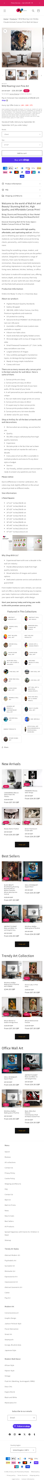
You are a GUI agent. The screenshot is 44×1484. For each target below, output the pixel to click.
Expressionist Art (11, 1277)
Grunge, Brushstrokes (13, 1345)
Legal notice (15, 1479)
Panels (4, 130)
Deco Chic (8, 1387)
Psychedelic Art (10, 1260)
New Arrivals (9, 1216)
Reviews (8, 1157)
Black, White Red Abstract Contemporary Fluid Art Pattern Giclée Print (32, 1113)
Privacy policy (11, 1475)
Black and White (11, 1397)
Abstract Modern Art (12, 1255)
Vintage (7, 1376)
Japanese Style (10, 1350)
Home (6, 19)
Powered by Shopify (23, 1472)
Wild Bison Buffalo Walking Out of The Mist (32, 927)
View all (22, 844)
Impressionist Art (11, 1282)
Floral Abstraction (12, 1329)
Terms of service (22, 1475)
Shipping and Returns (13, 1184)
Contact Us (9, 1168)
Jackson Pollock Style (13, 1324)
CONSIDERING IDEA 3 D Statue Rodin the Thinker (11, 794)
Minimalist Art (10, 1271)
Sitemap (8, 1240)
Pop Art (7, 1298)
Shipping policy (34, 1475)
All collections (10, 1162)
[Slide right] (41, 75)
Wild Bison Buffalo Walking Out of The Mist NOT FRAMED (11, 984)
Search (7, 1152)
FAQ (6, 1189)
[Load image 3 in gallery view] (33, 75)
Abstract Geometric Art (13, 1287)
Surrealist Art (10, 1266)
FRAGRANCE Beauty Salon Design (31, 791)
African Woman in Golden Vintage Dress (11, 1021)
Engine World (10, 1392)
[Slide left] (2, 75)
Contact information (28, 1479)
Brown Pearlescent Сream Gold (31, 829)
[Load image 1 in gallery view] (11, 75)
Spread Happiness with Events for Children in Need (22, 1233)
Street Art (8, 1334)
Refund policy (35, 1472)
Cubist (7, 1293)
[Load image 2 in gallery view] (22, 75)
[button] (4, 10)
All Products (9, 1226)
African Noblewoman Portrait (31, 1021)
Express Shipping (14, 94)
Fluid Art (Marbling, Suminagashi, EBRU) (20, 1381)
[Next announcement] (39, 3)
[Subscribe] (33, 1418)
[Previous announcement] (4, 3)
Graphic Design (10, 1318)
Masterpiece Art (11, 1403)
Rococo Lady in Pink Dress (31, 985)
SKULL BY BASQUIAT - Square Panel (31, 886)
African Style (9, 1365)
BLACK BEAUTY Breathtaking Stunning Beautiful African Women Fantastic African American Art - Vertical (11, 889)
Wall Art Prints (10, 1205)
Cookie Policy (10, 1178)
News (7, 1210)
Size (3, 140)
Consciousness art (12, 1313)
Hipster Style (9, 1371)
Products (13, 19)
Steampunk (9, 1340)
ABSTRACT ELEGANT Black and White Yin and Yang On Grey (10, 928)
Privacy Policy (10, 1173)
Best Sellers (9, 1221)
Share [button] (6, 747)
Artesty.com (13, 1472)
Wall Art (8, 1200)
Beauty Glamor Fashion (11, 828)
